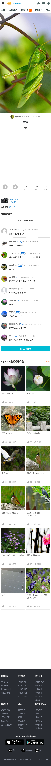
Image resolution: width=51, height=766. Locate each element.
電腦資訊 (38, 692)
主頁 (3, 10)
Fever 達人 (5, 685)
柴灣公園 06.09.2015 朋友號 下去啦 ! (37, 596)
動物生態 (12, 207)
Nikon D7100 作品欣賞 (14, 200)
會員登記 (38, 721)
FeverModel (6, 689)
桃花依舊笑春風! (33, 555)
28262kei (13, 229)
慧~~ (11, 335)
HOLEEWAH (14, 324)
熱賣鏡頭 (21, 721)
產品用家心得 (23, 696)
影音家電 (38, 696)
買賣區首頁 (39, 681)
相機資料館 (22, 681)
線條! (4, 595)
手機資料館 (22, 689)
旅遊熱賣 (4, 713)
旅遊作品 (4, 721)
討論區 (4, 696)
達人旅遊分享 (6, 724)
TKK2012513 (14, 253)
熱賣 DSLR (22, 724)
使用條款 (38, 724)
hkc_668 (12, 241)
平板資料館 (22, 692)
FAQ (48, 10)
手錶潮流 (38, 700)
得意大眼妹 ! (7, 433)
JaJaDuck (13, 265)
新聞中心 (4, 681)
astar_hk (12, 300)
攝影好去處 (5, 709)
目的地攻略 (5, 717)
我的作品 (26, 10)
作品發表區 (5, 692)
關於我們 (38, 709)
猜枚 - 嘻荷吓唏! (8, 393)
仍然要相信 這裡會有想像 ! (13, 555)
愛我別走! (5, 473)
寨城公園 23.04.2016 (35, 473)
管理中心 (38, 10)
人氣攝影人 (13, 10)
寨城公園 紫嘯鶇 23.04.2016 (33, 514)
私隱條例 (38, 728)
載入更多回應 (25, 348)
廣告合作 (38, 717)
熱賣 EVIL (22, 728)
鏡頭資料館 (22, 685)
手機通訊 (38, 689)
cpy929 (12, 277)
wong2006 (13, 288)
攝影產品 (38, 685)
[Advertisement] (25, 157)
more (48, 361)
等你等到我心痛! (33, 433)
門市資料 (21, 709)
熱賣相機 (21, 717)
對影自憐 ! (31, 393)
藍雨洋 (12, 312)
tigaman (18, 116)
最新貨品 (21, 713)
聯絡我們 (38, 713)
